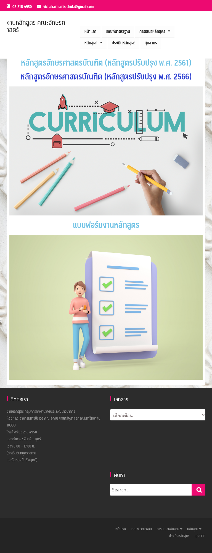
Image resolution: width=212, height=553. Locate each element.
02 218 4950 (22, 7)
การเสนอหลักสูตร (152, 32)
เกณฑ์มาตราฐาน (118, 32)
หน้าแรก (90, 32)
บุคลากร (151, 43)
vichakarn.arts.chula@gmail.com (68, 7)
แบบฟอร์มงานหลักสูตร (106, 225)
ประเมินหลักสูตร (123, 43)
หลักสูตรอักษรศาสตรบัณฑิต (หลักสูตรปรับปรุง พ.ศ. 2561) (106, 63)
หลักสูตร (90, 43)
